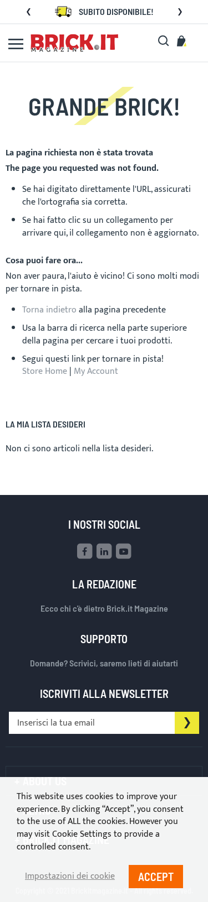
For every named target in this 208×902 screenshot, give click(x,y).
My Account (96, 371)
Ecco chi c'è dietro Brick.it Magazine (104, 608)
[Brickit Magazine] (74, 43)
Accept (156, 876)
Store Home (44, 371)
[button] (28, 11)
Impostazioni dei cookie (70, 876)
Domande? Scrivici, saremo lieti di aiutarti (104, 663)
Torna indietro (49, 310)
